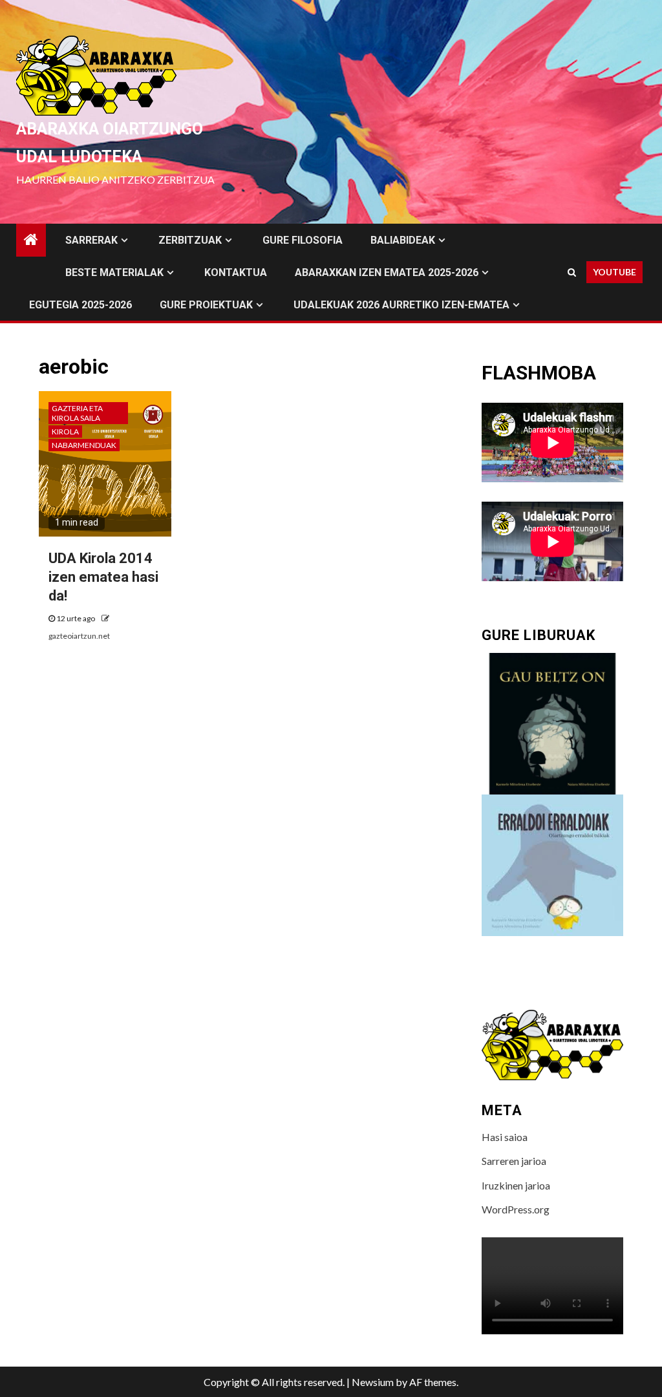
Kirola (65, 431)
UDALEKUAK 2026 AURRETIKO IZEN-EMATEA (401, 305)
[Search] (572, 272)
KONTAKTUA (235, 272)
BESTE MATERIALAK (114, 272)
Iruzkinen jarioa (516, 1185)
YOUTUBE (614, 271)
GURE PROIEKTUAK (206, 305)
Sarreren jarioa (514, 1161)
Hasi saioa (505, 1137)
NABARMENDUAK (84, 445)
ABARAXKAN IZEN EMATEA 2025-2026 (386, 272)
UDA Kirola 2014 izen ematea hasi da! (103, 576)
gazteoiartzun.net (79, 636)
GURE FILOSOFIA (302, 240)
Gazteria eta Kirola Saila (77, 413)
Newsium (373, 1382)
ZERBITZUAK (190, 240)
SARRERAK (91, 240)
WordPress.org (516, 1209)
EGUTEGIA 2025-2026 (80, 305)
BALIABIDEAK (402, 240)
